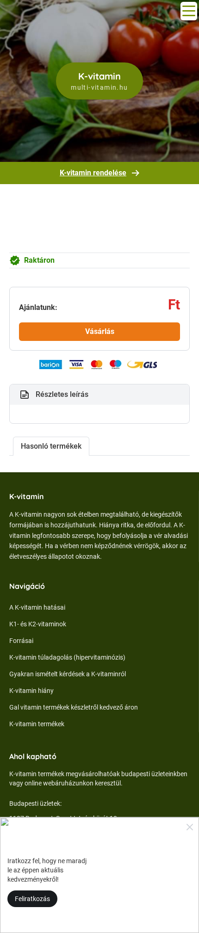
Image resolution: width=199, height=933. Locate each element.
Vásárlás (99, 331)
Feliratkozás (32, 898)
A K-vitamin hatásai (37, 607)
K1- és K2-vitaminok (37, 624)
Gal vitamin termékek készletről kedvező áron (73, 707)
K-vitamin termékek (36, 724)
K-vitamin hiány (31, 690)
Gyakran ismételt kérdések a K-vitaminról (67, 674)
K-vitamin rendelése (93, 172)
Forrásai (21, 640)
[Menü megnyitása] (188, 11)
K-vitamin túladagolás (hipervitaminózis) (67, 657)
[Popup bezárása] (189, 826)
